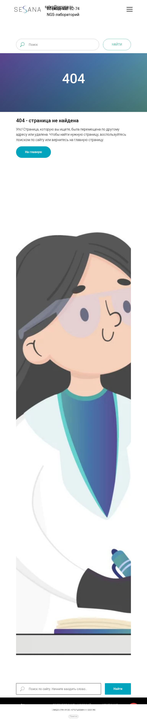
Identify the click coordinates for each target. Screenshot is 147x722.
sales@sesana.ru (59, 6)
